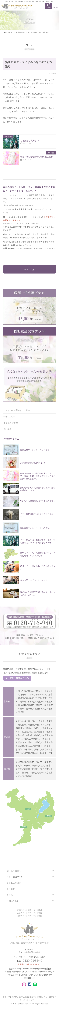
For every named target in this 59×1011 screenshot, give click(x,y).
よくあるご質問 (10, 423)
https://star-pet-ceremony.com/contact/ (36, 248)
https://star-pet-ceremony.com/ (18, 205)
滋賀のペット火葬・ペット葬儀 (29, 916)
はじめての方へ (14, 871)
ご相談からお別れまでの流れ (16, 410)
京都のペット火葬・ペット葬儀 (29, 910)
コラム (10, 895)
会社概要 (7, 429)
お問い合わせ (13, 901)
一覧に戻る (29, 269)
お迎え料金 (31, 673)
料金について (9, 416)
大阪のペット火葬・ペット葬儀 (29, 913)
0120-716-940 (18, 217)
